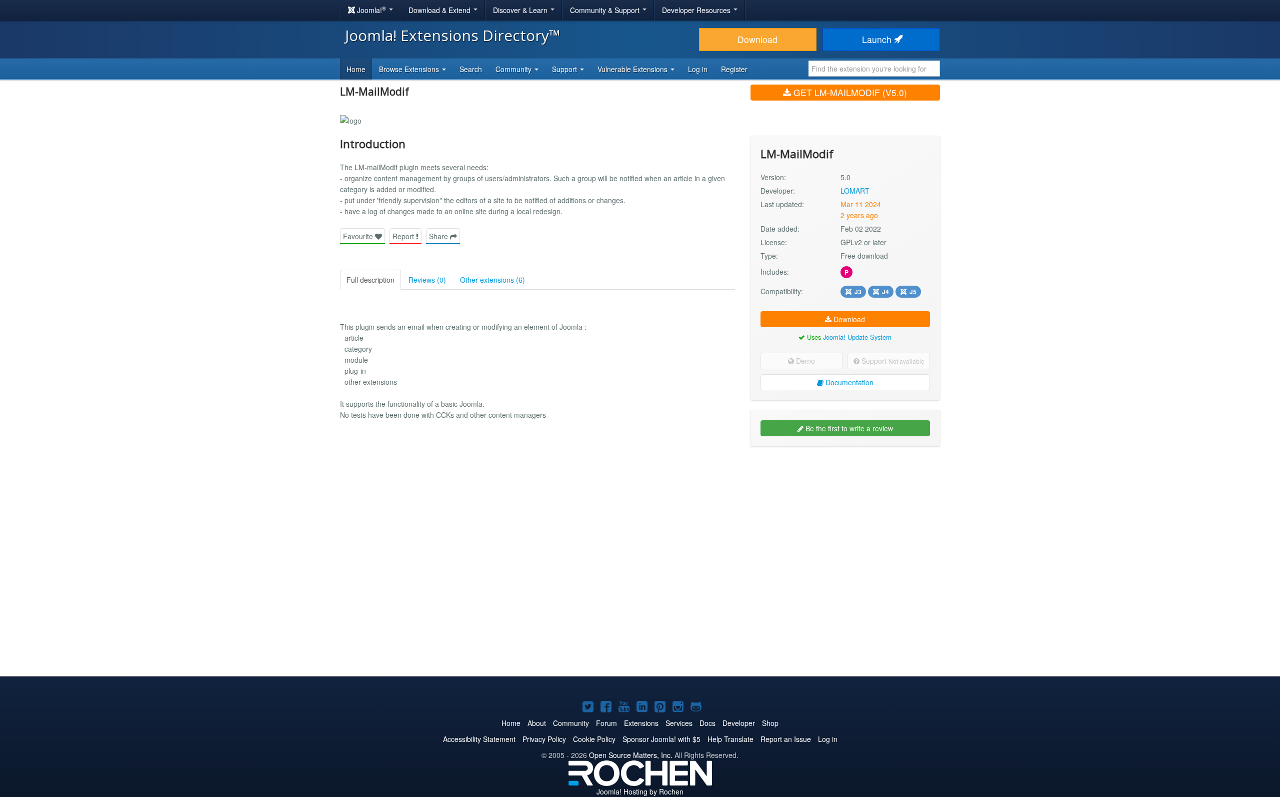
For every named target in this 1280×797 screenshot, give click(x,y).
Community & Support (606, 10)
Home (356, 69)
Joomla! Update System (857, 337)
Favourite (359, 236)
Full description (370, 280)
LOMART (855, 191)
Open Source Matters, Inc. (630, 755)
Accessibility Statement (479, 739)
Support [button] (565, 69)
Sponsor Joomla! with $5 (661, 739)
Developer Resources (697, 10)
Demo (804, 361)
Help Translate (731, 739)
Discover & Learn (521, 10)
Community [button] (515, 69)
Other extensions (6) (492, 280)
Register (734, 69)
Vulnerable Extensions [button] (634, 69)
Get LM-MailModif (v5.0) (849, 92)
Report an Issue (785, 739)
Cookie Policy (594, 739)
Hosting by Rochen (640, 791)
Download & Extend (440, 10)
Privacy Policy (544, 739)
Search (471, 69)
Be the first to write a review (848, 428)
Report (404, 236)
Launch (878, 39)
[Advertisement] (845, 518)
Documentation (849, 382)
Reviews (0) (427, 280)
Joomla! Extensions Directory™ (452, 35)
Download (758, 39)
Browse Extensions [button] (410, 69)
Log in (698, 69)
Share (439, 236)
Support (892, 361)
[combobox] (874, 69)
